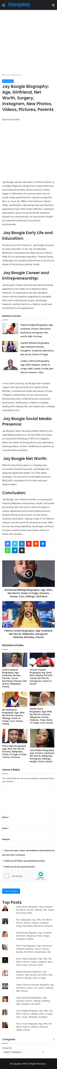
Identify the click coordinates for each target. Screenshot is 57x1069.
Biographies (17, 75)
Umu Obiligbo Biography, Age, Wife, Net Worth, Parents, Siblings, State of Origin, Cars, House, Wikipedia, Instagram (34, 1013)
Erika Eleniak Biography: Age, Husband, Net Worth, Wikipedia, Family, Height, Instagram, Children (34, 935)
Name (5, 817)
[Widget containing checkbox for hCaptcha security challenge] (24, 876)
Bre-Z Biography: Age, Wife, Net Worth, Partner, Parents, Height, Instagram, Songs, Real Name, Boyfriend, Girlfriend (34, 923)
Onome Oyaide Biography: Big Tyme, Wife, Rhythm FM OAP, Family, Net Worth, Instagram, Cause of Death (41, 676)
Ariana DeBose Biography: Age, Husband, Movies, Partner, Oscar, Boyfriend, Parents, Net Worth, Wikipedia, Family (14, 678)
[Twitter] (15, 544)
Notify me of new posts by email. (20, 866)
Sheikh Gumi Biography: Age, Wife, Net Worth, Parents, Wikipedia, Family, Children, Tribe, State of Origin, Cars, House (41, 715)
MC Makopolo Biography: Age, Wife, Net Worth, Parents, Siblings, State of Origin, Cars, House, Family (13, 716)
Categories (7, 1048)
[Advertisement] (28, 41)
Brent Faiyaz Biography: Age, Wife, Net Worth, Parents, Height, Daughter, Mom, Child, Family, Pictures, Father (34, 961)
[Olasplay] (19, 5)
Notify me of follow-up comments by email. (25, 861)
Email (5, 828)
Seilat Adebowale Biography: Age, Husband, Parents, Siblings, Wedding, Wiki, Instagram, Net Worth (33, 1000)
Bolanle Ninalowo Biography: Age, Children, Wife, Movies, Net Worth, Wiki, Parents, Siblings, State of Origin (34, 974)
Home (7, 75)
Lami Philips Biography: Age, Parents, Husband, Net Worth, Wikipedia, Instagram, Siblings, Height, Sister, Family (42, 756)
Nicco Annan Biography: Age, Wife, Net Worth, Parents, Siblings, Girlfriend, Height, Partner (34, 1026)
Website (6, 839)
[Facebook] (8, 544)
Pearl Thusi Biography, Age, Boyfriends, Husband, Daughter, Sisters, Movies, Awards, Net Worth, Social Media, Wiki (34, 948)
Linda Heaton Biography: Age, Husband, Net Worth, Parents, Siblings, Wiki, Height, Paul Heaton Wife (35, 910)
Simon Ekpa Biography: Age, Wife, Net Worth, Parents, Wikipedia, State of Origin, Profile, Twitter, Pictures (14, 752)
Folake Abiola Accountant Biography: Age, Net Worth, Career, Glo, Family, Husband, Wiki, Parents (35, 987)
